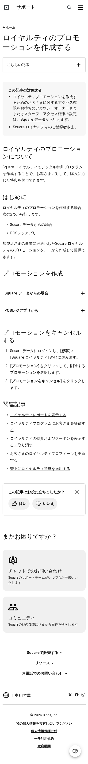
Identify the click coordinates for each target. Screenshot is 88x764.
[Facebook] (76, 694)
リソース (42, 663)
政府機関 (44, 746)
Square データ (33, 119)
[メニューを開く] (80, 7)
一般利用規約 (44, 738)
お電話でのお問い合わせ (42, 673)
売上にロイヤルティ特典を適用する (40, 468)
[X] (70, 694)
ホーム (10, 27)
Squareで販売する (42, 652)
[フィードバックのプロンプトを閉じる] (77, 492)
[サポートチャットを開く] (75, 751)
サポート (25, 7)
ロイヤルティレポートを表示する (38, 415)
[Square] (6, 7)
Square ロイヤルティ (29, 357)
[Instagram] (83, 694)
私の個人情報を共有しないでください (44, 723)
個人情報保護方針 (44, 731)
